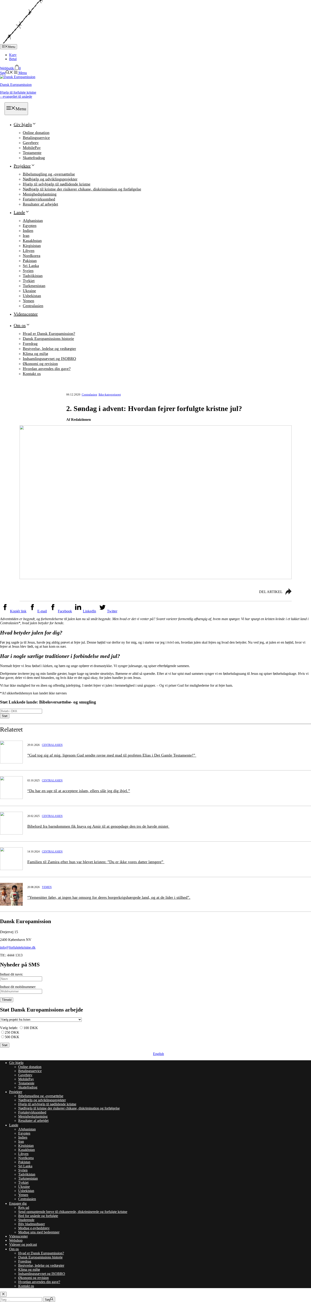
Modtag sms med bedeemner (38, 1232)
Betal (13, 59)
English (158, 1054)
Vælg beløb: (9, 1028)
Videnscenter (26, 313)
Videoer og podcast (23, 1244)
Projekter (22, 165)
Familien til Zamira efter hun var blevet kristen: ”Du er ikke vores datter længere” (95, 862)
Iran (26, 235)
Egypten (29, 225)
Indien (28, 230)
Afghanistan (33, 220)
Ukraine (29, 290)
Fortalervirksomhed (39, 199)
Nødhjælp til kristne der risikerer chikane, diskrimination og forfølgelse (82, 189)
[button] (6, 73)
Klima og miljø (35, 353)
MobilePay (32, 147)
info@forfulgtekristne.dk (18, 947)
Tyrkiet (29, 280)
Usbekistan (32, 295)
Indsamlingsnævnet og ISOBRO (49, 358)
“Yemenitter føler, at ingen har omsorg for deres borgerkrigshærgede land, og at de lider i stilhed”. (108, 897)
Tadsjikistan (33, 275)
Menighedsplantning (39, 194)
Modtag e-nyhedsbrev (34, 1228)
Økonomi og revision (40, 363)
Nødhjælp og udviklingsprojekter (50, 179)
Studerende (26, 1220)
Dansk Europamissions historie (48, 338)
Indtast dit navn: (11, 974)
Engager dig (18, 1203)
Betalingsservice (36, 137)
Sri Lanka (31, 265)
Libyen (28, 250)
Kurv (13, 55)
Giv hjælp (23, 124)
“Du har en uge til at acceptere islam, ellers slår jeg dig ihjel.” (78, 790)
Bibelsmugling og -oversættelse (49, 174)
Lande (19, 212)
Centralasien (33, 305)
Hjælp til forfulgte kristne (18, 94)
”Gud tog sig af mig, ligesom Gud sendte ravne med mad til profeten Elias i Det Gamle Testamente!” (111, 755)
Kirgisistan (32, 245)
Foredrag (30, 343)
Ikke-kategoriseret (110, 394)
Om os (20, 325)
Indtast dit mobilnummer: (18, 987)
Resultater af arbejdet (40, 204)
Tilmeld (6, 1000)
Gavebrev (31, 142)
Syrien (28, 270)
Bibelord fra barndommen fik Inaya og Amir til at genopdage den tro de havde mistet (98, 826)
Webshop (16, 1240)
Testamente (32, 152)
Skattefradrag (34, 157)
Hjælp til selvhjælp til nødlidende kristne (56, 184)
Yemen (28, 300)
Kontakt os (32, 373)
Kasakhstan (32, 240)
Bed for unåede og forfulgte (38, 1216)
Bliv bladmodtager (31, 1224)
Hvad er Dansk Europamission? (49, 333)
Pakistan (30, 260)
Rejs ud (23, 1208)
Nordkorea (31, 255)
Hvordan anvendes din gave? (47, 368)
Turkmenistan (34, 285)
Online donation (36, 132)
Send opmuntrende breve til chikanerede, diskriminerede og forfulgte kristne (72, 1212)
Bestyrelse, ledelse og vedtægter (49, 348)
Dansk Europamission (16, 85)
